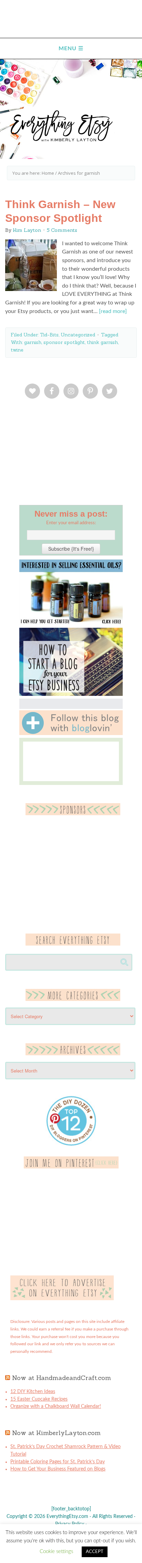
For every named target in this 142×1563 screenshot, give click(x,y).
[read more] (113, 311)
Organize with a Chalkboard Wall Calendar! (55, 1406)
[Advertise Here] (62, 1298)
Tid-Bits (49, 335)
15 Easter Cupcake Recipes (39, 1399)
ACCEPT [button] (94, 1552)
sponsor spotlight (64, 342)
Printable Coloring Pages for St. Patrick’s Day (57, 1461)
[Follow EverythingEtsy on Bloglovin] (71, 733)
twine (17, 350)
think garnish (102, 342)
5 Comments (62, 230)
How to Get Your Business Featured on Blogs (57, 1469)
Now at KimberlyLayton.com (56, 1433)
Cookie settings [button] (56, 1551)
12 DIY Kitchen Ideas (32, 1391)
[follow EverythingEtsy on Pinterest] (71, 1167)
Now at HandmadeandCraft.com (61, 1378)
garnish (32, 342)
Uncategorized (78, 335)
